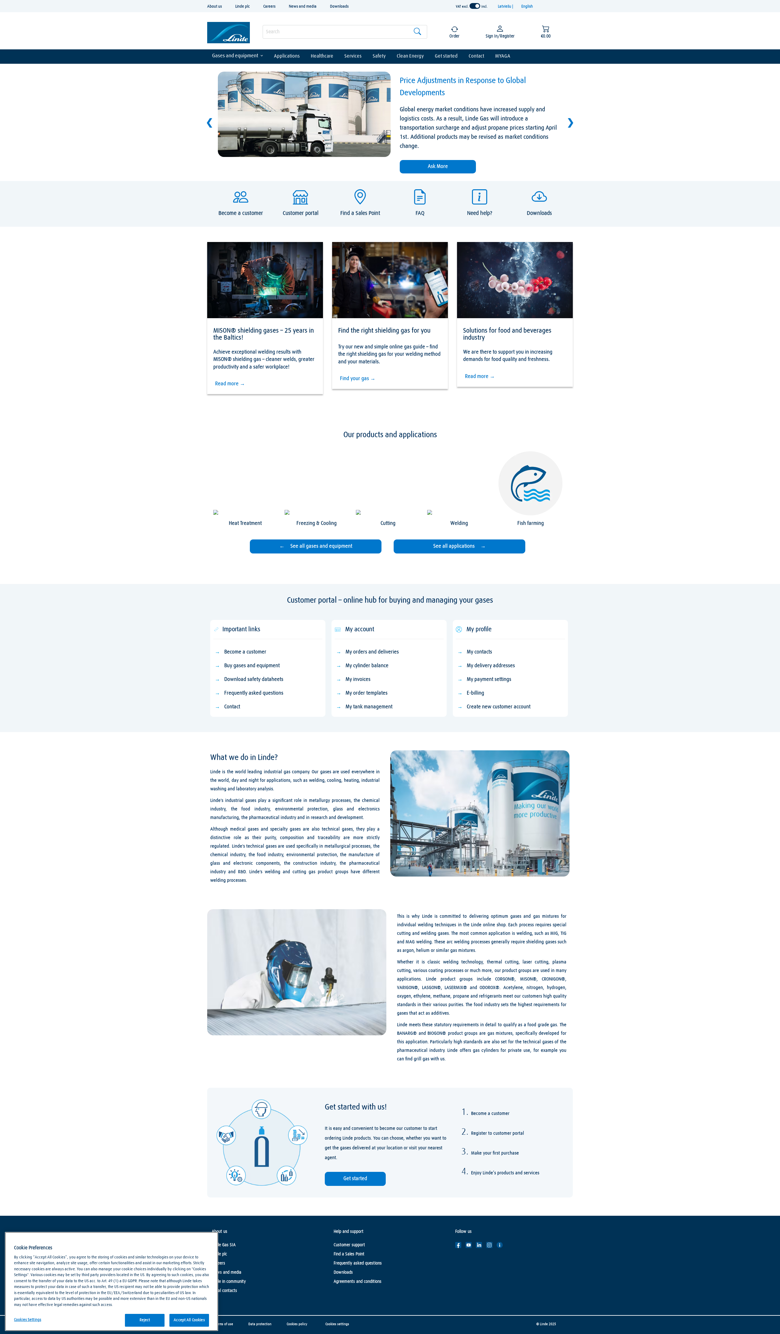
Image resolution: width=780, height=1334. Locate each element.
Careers (269, 7)
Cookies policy (297, 1324)
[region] (111, 1281)
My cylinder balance (367, 665)
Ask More (438, 166)
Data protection (259, 1324)
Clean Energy (410, 56)
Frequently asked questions (253, 693)
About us (214, 7)
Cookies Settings (27, 1320)
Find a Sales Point (349, 1254)
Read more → (230, 383)
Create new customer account (498, 707)
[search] (345, 32)
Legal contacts (224, 1291)
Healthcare (322, 56)
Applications (287, 56)
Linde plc (242, 7)
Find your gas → (357, 378)
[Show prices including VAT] (475, 6)
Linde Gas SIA (224, 1245)
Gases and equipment (235, 56)
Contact (476, 56)
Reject (145, 1320)
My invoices (358, 679)
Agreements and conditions (357, 1281)
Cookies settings (337, 1324)
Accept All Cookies (189, 1320)
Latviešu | (506, 7)
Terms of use (224, 1324)
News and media (303, 7)
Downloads (339, 7)
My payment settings (489, 679)
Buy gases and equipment (252, 665)
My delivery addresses (491, 665)
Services (353, 56)
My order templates (367, 693)
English (527, 7)
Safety (379, 56)
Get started (446, 56)
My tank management (369, 707)
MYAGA (502, 56)
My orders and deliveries (372, 652)
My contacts (479, 652)
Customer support (349, 1245)
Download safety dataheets (253, 679)
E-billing (475, 693)
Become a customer (245, 652)
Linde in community (229, 1281)
